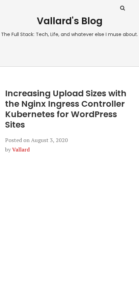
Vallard (21, 149)
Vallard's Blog (70, 21)
